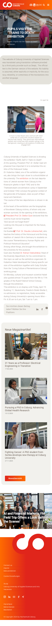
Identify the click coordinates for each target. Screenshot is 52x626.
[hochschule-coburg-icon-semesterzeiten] (34, 4)
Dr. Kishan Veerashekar (30, 253)
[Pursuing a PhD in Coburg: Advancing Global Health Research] (26, 391)
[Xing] (47, 308)
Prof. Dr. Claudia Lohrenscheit (29, 231)
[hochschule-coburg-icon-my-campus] (31, 4)
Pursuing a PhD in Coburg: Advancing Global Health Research (24, 409)
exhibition (24, 178)
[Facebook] (42, 309)
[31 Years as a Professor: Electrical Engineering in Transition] (26, 346)
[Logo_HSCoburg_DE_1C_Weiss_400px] (13, 3)
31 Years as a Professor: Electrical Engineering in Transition (22, 364)
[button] (9, 126)
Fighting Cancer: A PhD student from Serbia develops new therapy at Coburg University (25, 455)
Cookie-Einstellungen (12, 576)
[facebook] (19, 597)
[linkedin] (9, 597)
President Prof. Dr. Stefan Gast (19, 216)
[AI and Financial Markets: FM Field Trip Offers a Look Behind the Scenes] (26, 511)
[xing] (23, 597)
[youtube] (14, 597)
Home (9, 42)
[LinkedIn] (37, 309)
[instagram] (5, 597)
